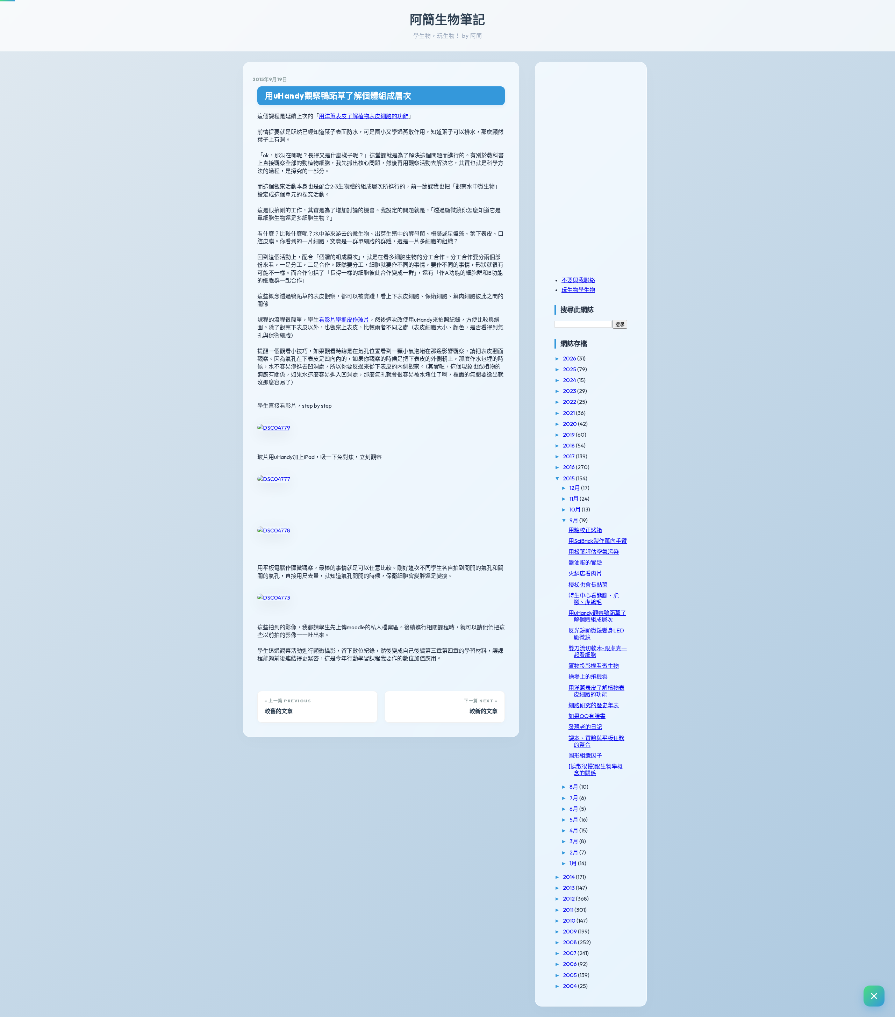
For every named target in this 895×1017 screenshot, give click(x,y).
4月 (574, 830)
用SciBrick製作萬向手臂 (597, 540)
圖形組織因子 (585, 755)
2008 (570, 942)
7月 (574, 797)
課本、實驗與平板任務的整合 (596, 741)
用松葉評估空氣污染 (593, 551)
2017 (569, 456)
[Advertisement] (598, 120)
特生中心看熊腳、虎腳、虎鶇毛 (593, 599)
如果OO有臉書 (587, 715)
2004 (570, 985)
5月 (574, 819)
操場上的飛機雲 (588, 676)
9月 (574, 520)
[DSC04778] (273, 530)
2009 (570, 931)
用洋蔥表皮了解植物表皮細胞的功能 (363, 116)
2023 (570, 390)
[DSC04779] (273, 427)
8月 (574, 786)
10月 (576, 509)
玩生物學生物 (578, 289)
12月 (575, 487)
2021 (569, 412)
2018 (569, 445)
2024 (570, 380)
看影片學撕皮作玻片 (344, 319)
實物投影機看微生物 (593, 665)
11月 (575, 498)
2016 (569, 467)
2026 (570, 358)
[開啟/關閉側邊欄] (874, 996)
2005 (570, 975)
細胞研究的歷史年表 (593, 705)
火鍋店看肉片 (585, 573)
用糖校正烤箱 (585, 530)
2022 (570, 401)
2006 (570, 963)
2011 (568, 909)
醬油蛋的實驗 (585, 562)
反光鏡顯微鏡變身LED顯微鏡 (596, 633)
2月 (574, 852)
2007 (570, 953)
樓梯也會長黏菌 (588, 584)
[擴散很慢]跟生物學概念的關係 (595, 769)
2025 (570, 369)
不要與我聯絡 (578, 280)
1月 (574, 863)
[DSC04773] (273, 597)
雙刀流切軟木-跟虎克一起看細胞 (597, 651)
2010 (570, 920)
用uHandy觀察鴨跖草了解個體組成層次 (338, 96)
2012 (569, 898)
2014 (569, 876)
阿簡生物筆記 (447, 19)
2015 (569, 478)
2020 (570, 423)
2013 (569, 887)
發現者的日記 (585, 726)
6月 (574, 808)
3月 (574, 841)
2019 (569, 434)
